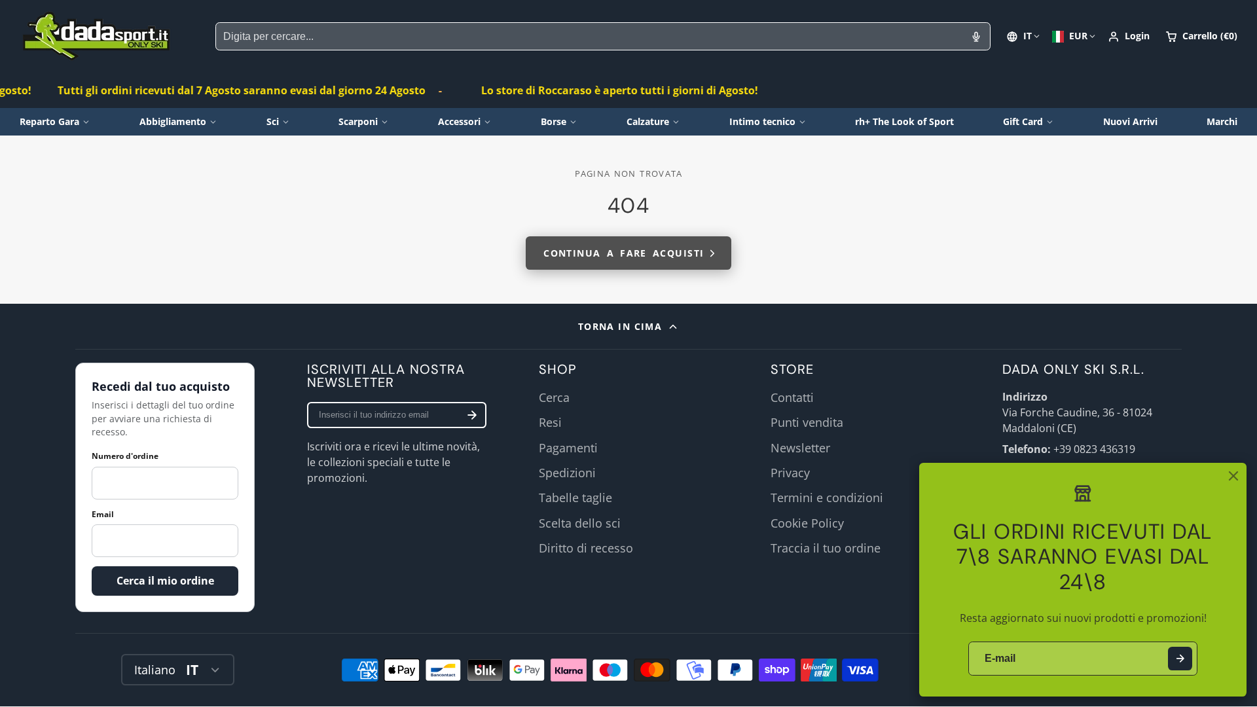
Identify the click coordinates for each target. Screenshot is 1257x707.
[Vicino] (1233, 476)
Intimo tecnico (762, 121)
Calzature (648, 121)
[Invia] (1180, 659)
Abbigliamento (172, 121)
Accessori (459, 121)
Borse (553, 121)
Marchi (1222, 121)
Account (1129, 37)
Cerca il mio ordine (165, 580)
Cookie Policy (807, 523)
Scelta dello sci (580, 523)
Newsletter (800, 448)
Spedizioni (567, 472)
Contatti (792, 397)
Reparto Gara (49, 121)
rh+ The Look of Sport (904, 121)
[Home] (96, 36)
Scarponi (358, 121)
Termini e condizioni (827, 497)
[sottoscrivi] (472, 415)
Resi (550, 422)
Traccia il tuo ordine (826, 548)
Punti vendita (807, 422)
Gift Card (1023, 121)
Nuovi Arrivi (1130, 121)
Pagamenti (568, 448)
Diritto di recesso (586, 548)
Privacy (790, 472)
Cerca (554, 397)
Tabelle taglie (575, 497)
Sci (272, 121)
